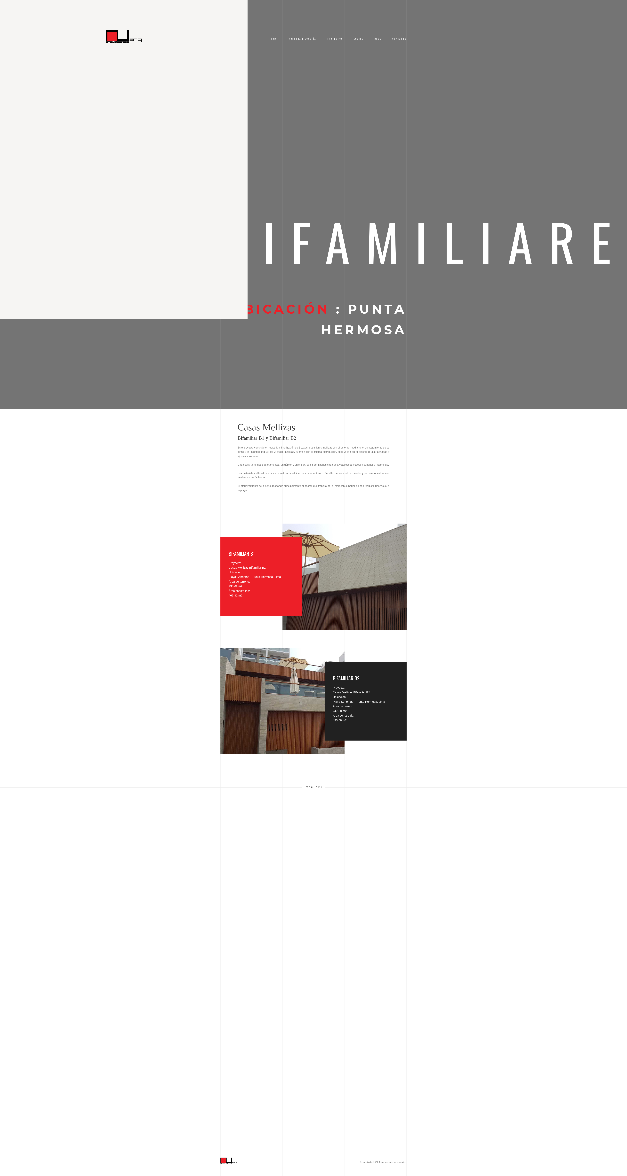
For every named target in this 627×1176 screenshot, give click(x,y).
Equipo (359, 38)
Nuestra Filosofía (302, 38)
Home (274, 38)
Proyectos (335, 38)
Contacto (399, 38)
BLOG (378, 38)
